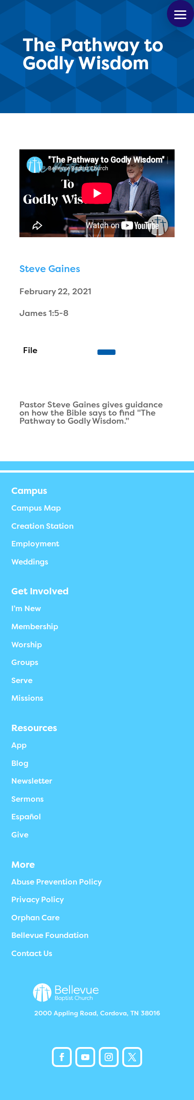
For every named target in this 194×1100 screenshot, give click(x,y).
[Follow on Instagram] (109, 1057)
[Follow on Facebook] (62, 1057)
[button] (180, 13)
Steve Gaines (49, 268)
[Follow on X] (132, 1057)
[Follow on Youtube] (85, 1057)
